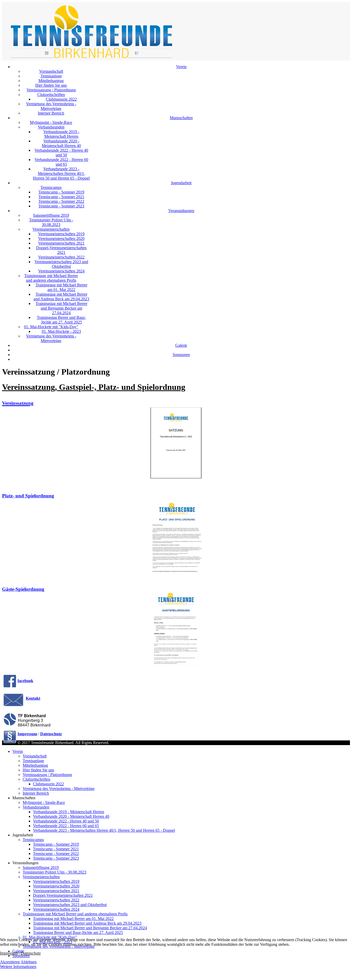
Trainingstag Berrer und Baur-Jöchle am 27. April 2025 (61, 319)
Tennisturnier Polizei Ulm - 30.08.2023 (51, 222)
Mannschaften (181, 118)
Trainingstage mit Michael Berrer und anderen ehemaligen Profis (51, 277)
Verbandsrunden (51, 127)
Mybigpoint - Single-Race (51, 122)
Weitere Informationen (18, 966)
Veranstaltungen (181, 210)
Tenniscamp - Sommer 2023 (61, 206)
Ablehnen (29, 962)
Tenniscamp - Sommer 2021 (61, 197)
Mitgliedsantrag (51, 80)
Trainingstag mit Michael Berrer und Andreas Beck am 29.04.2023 (61, 296)
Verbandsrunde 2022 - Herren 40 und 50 (61, 152)
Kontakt (33, 698)
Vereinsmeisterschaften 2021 (61, 243)
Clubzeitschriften (51, 94)
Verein (181, 66)
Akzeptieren (10, 962)
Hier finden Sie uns (51, 85)
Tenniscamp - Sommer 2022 (61, 201)
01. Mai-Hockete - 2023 (61, 331)
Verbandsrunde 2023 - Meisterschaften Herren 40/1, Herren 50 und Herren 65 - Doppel (61, 173)
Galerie (181, 345)
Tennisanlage (51, 76)
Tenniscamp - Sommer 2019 (61, 192)
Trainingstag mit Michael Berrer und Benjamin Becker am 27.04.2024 (61, 308)
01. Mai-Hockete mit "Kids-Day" (51, 327)
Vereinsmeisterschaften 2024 (61, 271)
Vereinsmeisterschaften (51, 229)
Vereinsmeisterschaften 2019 (61, 234)
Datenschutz (31, 953)
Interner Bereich (51, 113)
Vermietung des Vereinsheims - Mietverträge (51, 106)
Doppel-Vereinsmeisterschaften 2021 (61, 250)
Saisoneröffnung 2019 (51, 215)
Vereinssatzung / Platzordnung (51, 90)
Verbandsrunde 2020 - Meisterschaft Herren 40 (61, 143)
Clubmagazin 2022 (61, 99)
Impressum (9, 953)
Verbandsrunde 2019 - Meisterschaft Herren (61, 134)
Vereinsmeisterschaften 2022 (61, 257)
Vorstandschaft (51, 71)
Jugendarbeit (181, 183)
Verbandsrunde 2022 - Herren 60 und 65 (61, 161)
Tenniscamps (51, 187)
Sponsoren (181, 354)
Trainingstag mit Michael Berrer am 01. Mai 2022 (61, 287)
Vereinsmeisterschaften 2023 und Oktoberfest (61, 264)
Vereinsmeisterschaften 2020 (61, 238)
